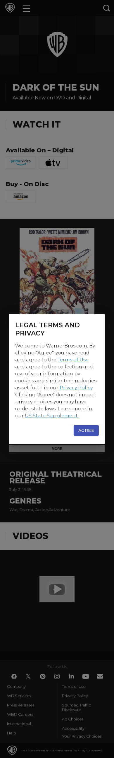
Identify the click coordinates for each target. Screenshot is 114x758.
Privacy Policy (76, 388)
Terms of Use (73, 360)
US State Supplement (51, 415)
